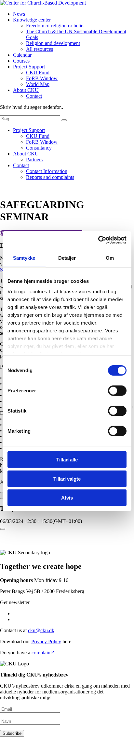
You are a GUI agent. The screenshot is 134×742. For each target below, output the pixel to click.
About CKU (26, 90)
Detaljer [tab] (67, 258)
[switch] (117, 391)
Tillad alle (67, 459)
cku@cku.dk (41, 630)
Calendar (22, 55)
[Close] (2, 529)
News (19, 14)
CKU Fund (37, 72)
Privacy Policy (46, 641)
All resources (39, 49)
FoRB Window (42, 78)
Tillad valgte (67, 478)
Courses (21, 61)
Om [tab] (110, 258)
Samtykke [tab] (24, 258)
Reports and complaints (50, 177)
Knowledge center (32, 19)
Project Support (29, 66)
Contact (34, 96)
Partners (34, 159)
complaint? (43, 652)
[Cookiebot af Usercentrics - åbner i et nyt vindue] (98, 240)
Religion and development (53, 43)
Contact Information (46, 171)
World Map (37, 84)
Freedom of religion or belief (55, 25)
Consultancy (39, 148)
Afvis (67, 498)
